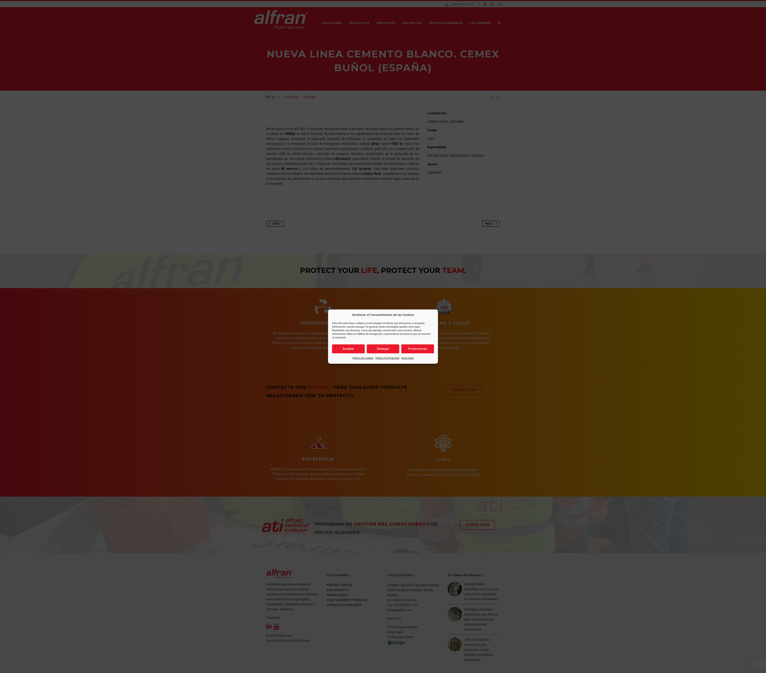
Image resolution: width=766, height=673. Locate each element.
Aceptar (348, 349)
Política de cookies (362, 358)
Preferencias (417, 349)
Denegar (383, 349)
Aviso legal (407, 358)
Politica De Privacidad (387, 358)
